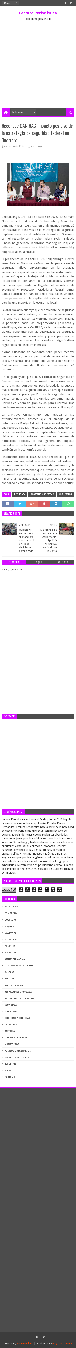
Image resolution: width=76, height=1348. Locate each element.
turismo (9, 1077)
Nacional (10, 933)
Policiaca (10, 939)
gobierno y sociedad (42, 494)
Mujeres (9, 926)
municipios (65, 494)
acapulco (10, 952)
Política (9, 946)
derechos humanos (16, 985)
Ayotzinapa (11, 906)
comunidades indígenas (19, 965)
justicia (9, 1031)
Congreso (10, 913)
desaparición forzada (18, 992)
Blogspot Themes (62, 1343)
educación (11, 1011)
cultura (9, 972)
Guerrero (10, 920)
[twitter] (71, 3)
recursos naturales (16, 1057)
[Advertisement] (38, 68)
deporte (9, 979)
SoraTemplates (25, 1343)
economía (20, 494)
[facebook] (66, 3)
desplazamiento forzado (19, 998)
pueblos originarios (17, 1051)
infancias (10, 1025)
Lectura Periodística (38, 13)
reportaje (10, 1064)
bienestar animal (15, 959)
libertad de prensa (15, 1038)
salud (7, 1070)
